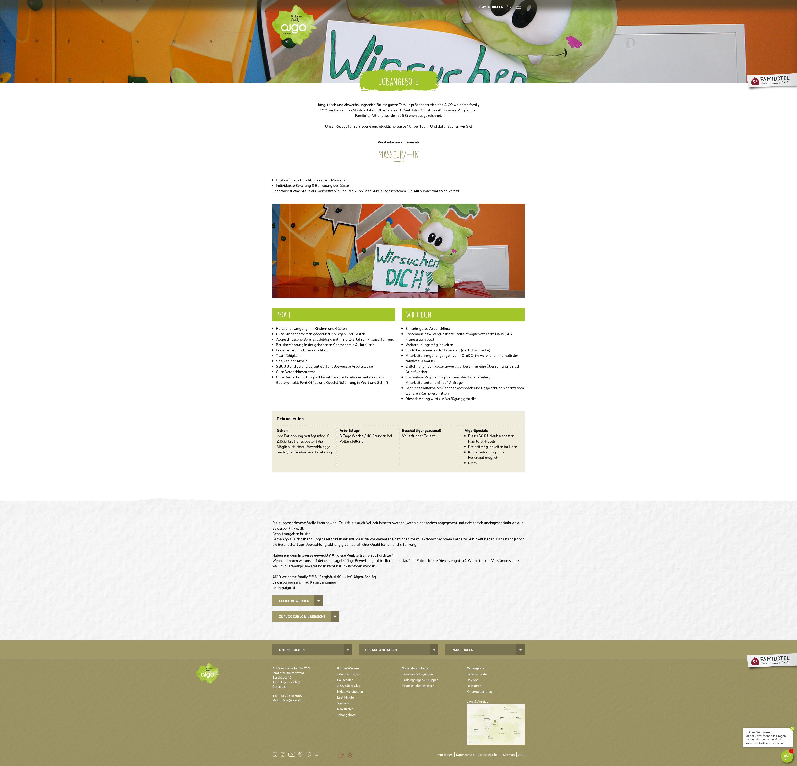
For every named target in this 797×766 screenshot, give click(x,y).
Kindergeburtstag (479, 691)
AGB (521, 754)
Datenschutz (465, 754)
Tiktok (316, 754)
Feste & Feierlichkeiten (418, 685)
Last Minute (345, 697)
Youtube (291, 754)
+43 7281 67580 (290, 695)
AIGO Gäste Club (349, 685)
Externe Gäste (477, 674)
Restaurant (475, 685)
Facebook (274, 754)
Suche (509, 7)
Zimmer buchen (491, 7)
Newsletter (345, 708)
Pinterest (300, 754)
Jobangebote (346, 714)
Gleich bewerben (294, 600)
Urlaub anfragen (381, 649)
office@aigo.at (290, 700)
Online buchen (292, 649)
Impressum (445, 754)
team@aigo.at (283, 587)
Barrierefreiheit (488, 754)
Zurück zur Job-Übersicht (302, 616)
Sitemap (509, 754)
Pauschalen (462, 649)
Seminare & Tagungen (417, 674)
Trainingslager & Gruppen (420, 679)
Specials (343, 703)
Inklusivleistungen (350, 691)
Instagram (282, 754)
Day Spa (472, 679)
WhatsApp (308, 754)
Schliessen (515, 8)
